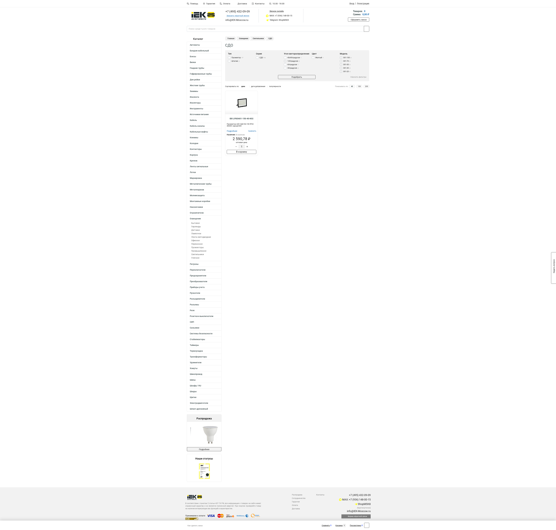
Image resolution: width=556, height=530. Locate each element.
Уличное (195, 258)
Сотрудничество (299, 498)
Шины (193, 380)
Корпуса (194, 155)
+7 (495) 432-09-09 (237, 11)
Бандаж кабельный (199, 51)
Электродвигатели (199, 403)
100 (359, 86)
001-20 (346, 72)
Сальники (194, 328)
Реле (192, 310)
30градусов (293, 68)
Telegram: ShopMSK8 (279, 20)
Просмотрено (355, 525)
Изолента (194, 97)
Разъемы (194, 304)
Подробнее (204, 449)
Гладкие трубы (197, 68)
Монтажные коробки (200, 201)
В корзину (241, 151)
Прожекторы (197, 247)
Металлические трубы (201, 184)
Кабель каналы (197, 126)
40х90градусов (294, 58)
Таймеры (194, 345)
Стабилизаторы (197, 339)
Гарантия (210, 3)
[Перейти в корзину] (350, 13)
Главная (230, 38)
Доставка (242, 3)
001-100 (347, 58)
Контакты (260, 3)
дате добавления (258, 86)
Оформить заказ (359, 20)
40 (352, 86)
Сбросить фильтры (358, 77)
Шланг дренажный (199, 409)
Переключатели (197, 270)
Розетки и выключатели (201, 316)
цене (243, 86)
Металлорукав (197, 189)
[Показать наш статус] (204, 470)
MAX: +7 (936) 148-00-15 (280, 15)
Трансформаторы (198, 357)
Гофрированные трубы (201, 74)
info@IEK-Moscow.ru (358, 511)
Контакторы (196, 149)
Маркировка (196, 178)
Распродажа (297, 495)
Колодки (194, 143)
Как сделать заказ (195, 526)
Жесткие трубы (197, 85)
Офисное (195, 240)
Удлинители (195, 362)
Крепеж (193, 161)
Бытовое (195, 223)
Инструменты (196, 108)
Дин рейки (195, 79)
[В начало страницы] (366, 525)
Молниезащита (197, 195)
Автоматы (195, 45)
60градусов (293, 65)
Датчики (195, 230)
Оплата (226, 3)
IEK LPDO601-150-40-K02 (241, 118)
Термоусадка (196, 351)
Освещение (195, 218)
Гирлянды (196, 226)
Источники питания (199, 114)
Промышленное (198, 251)
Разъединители (197, 299)
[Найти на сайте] (366, 29)
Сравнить (326, 525)
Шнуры (193, 391)
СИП (192, 322)
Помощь (194, 3)
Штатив (235, 61)
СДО (262, 58)
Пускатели (195, 293)
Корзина (339, 525)
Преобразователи (198, 281)
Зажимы (194, 91)
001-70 (346, 61)
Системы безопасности (201, 333)
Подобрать (296, 77)
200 (366, 86)
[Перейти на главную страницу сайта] (203, 16)
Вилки (193, 62)
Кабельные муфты (199, 132)
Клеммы (194, 137)
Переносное (197, 244)
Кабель (193, 120)
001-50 (346, 65)
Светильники (197, 254)
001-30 (346, 68)
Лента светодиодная (201, 237)
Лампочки (196, 233)
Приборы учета (197, 287)
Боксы (193, 56)
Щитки (193, 397)
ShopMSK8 (364, 504)
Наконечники (196, 207)
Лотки (193, 172)
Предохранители (198, 275)
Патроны (194, 264)
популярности (275, 86)
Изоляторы (195, 103)
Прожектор (237, 58)
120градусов (293, 61)
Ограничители (197, 213)
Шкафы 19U (195, 386)
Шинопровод (196, 374)
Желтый (319, 58)
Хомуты (193, 368)
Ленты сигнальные (199, 166)
